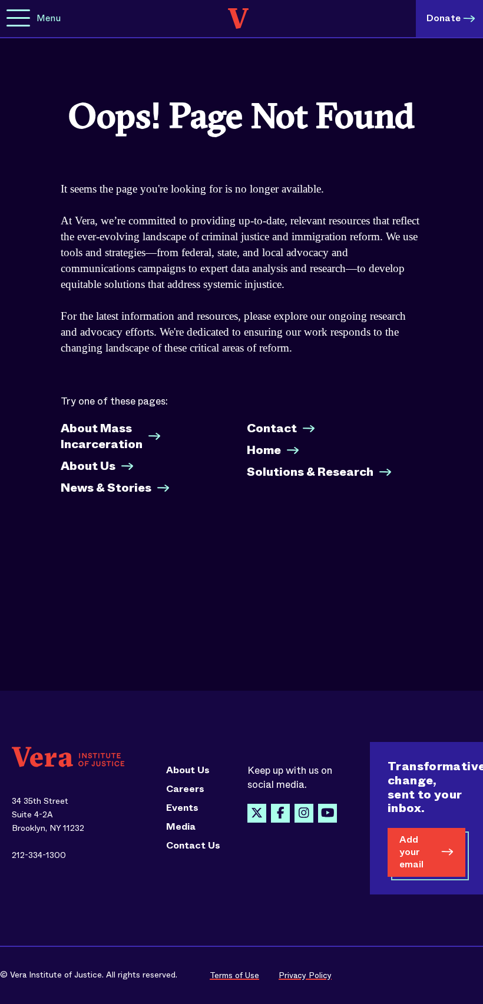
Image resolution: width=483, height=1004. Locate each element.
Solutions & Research (310, 472)
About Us (88, 466)
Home (264, 450)
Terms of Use (234, 975)
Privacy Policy (305, 975)
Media (181, 826)
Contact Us (193, 845)
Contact (272, 428)
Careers (185, 789)
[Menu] (18, 18)
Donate (443, 18)
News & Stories (106, 488)
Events (182, 808)
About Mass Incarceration (102, 436)
